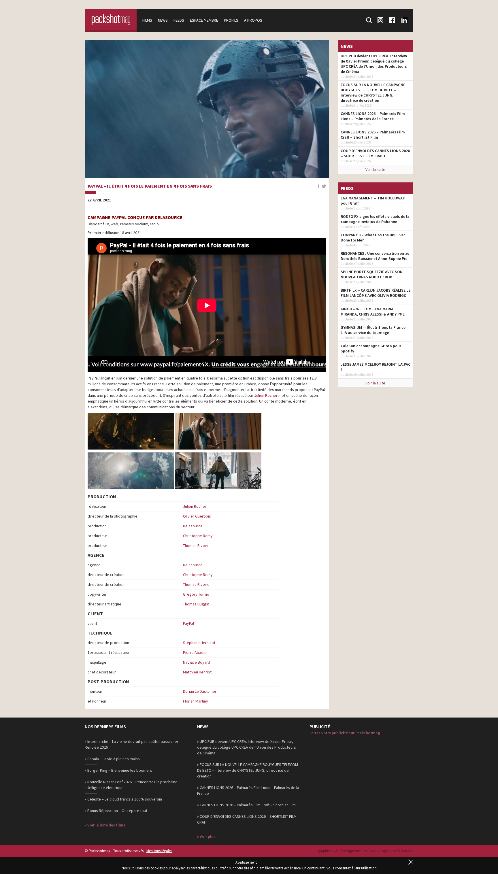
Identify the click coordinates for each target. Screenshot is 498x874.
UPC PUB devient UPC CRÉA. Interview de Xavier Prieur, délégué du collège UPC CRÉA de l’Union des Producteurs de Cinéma (374, 63)
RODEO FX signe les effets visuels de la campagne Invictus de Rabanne (375, 219)
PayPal (188, 623)
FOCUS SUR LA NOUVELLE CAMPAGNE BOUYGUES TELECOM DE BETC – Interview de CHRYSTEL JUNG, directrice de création (373, 92)
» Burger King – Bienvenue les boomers (118, 770)
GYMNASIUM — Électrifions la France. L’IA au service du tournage (374, 330)
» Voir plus (206, 836)
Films (147, 20)
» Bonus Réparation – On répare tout (116, 810)
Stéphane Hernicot (199, 642)
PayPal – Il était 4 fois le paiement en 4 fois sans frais (150, 186)
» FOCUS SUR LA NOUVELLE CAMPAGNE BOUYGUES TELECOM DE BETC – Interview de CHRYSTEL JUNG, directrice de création (247, 770)
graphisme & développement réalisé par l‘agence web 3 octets (365, 850)
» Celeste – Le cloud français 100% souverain (123, 799)
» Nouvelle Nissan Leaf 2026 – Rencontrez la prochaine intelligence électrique (131, 784)
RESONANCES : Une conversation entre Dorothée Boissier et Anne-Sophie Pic (375, 256)
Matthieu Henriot (197, 672)
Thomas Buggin (196, 604)
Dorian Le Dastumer (199, 691)
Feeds (178, 20)
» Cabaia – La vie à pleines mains (112, 758)
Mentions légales (159, 850)
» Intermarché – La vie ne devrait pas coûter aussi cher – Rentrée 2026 (133, 744)
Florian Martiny (195, 701)
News (163, 20)
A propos (253, 20)
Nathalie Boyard (196, 662)
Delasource (193, 525)
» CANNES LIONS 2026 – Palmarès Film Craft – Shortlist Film (246, 804)
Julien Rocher (266, 395)
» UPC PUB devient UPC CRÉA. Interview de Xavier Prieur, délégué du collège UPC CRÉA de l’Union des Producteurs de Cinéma (246, 747)
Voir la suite (375, 169)
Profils (231, 20)
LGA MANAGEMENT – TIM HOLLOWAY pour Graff (373, 200)
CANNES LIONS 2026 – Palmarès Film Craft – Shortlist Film (373, 134)
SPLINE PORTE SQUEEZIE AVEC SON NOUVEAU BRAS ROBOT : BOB (372, 274)
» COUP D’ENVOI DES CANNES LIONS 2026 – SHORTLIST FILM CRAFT (247, 819)
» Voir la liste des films (105, 825)
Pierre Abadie (195, 652)
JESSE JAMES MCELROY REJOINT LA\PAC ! (375, 367)
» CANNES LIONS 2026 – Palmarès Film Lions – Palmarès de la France (248, 790)
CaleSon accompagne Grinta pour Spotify (371, 348)
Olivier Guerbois (197, 516)
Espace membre (204, 20)
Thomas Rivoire (196, 545)
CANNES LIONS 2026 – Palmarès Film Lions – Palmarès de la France (373, 116)
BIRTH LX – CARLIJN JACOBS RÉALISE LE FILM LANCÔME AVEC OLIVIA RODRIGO (375, 293)
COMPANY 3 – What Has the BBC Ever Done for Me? (373, 237)
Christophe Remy (198, 535)
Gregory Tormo (196, 594)
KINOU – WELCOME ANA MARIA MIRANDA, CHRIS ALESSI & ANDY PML (373, 311)
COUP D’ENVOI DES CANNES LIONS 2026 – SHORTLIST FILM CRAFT (375, 153)
